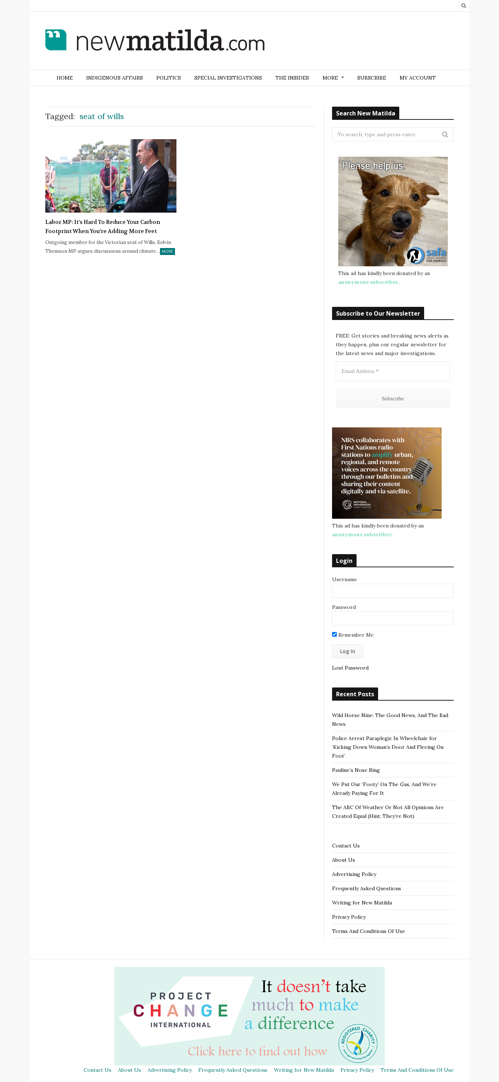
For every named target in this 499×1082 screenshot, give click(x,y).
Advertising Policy (354, 874)
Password (344, 607)
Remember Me (355, 635)
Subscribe (371, 78)
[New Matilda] (154, 41)
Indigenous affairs (114, 78)
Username (344, 579)
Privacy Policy (349, 917)
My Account (418, 78)
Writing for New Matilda (362, 902)
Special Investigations (228, 78)
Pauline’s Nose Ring (356, 770)
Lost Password (350, 667)
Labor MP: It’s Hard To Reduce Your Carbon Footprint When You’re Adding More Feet (102, 226)
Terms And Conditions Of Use (368, 931)
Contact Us (346, 845)
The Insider (292, 78)
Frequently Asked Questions (366, 888)
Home (65, 78)
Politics (168, 78)
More (167, 251)
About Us (343, 860)
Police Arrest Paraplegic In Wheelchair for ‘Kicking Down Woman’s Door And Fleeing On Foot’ (387, 747)
